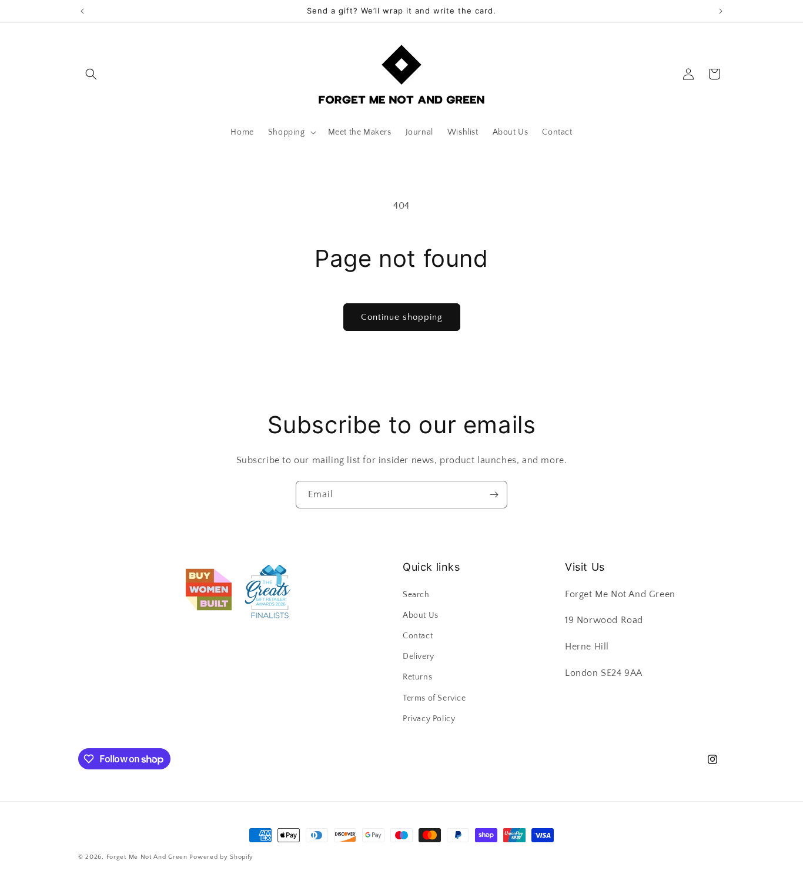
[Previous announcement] (82, 11)
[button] (91, 74)
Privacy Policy (429, 719)
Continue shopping (402, 317)
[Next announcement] (721, 11)
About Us (421, 615)
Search (416, 595)
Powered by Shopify (221, 856)
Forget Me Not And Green (147, 856)
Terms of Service (434, 698)
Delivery (418, 656)
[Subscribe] (494, 494)
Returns (417, 677)
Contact (418, 636)
